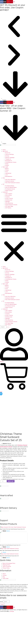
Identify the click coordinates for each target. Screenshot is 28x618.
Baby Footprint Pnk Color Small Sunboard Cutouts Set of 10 (12, 529)
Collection (5, 192)
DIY (3, 184)
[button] (14, 26)
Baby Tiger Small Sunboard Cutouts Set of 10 (9, 550)
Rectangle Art (8, 160)
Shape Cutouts (9, 190)
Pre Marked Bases (9, 185)
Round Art (7, 152)
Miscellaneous (8, 176)
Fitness (7, 170)
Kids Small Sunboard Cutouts (12, 182)
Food (6, 171)
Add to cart (10, 481)
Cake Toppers (8, 193)
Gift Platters (8, 207)
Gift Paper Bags (9, 206)
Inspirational (8, 173)
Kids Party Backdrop (10, 179)
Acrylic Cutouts (9, 198)
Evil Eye (7, 156)
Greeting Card (8, 200)
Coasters (7, 196)
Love (6, 174)
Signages (7, 201)
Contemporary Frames (10, 162)
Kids (4, 178)
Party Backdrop (9, 203)
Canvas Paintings (9, 154)
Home (4, 149)
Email (1, 601)
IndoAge (12, 611)
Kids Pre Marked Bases (11, 187)
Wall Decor (5, 151)
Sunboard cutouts (9, 181)
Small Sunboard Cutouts (11, 204)
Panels (6, 163)
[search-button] (8, 327)
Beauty (7, 168)
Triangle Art (8, 159)
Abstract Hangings (9, 157)
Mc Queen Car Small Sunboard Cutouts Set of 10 (10, 545)
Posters (7, 165)
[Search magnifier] (25, 615)
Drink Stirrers (8, 195)
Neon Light (5, 167)
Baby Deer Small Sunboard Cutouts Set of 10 (9, 555)
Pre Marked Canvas (10, 189)
